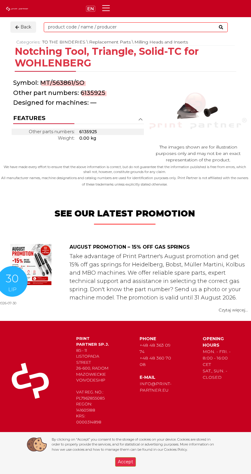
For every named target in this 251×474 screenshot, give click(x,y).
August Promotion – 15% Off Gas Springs (129, 247)
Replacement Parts (110, 42)
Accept (125, 462)
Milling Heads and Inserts (161, 42)
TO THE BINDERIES (63, 42)
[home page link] (17, 9)
